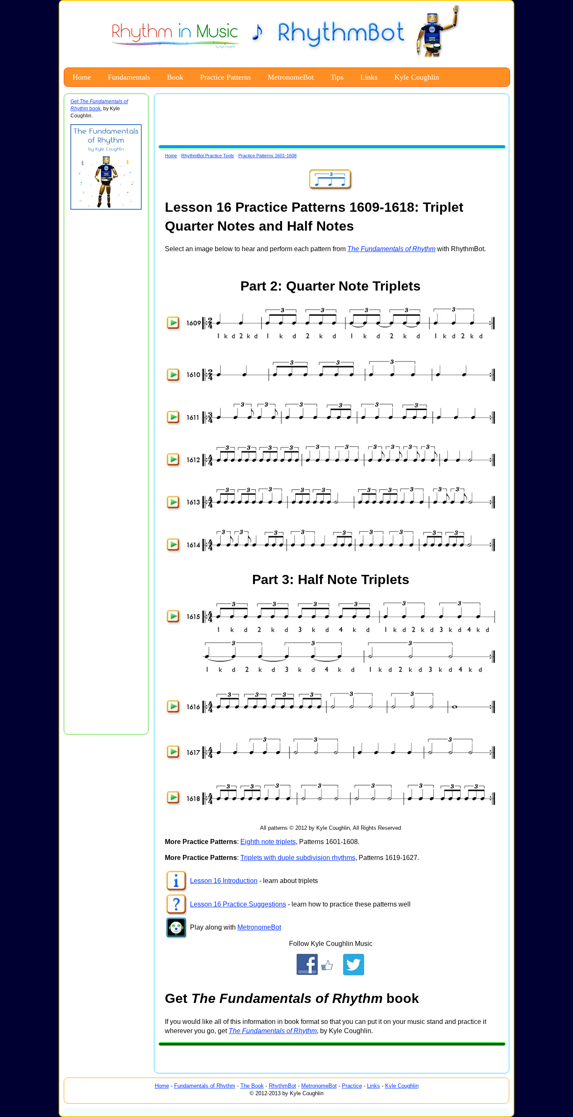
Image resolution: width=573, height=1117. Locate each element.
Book (175, 77)
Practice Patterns (225, 77)
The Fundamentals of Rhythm (273, 1030)
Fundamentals (129, 77)
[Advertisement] (104, 342)
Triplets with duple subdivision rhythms (297, 857)
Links (369, 77)
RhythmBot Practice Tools (207, 155)
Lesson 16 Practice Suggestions (238, 904)
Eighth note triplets (268, 841)
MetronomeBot (291, 77)
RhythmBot (282, 1086)
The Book (252, 1086)
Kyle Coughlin (416, 77)
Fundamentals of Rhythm (204, 1086)
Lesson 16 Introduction (224, 880)
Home (82, 77)
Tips (337, 77)
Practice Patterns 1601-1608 (267, 155)
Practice (352, 1086)
